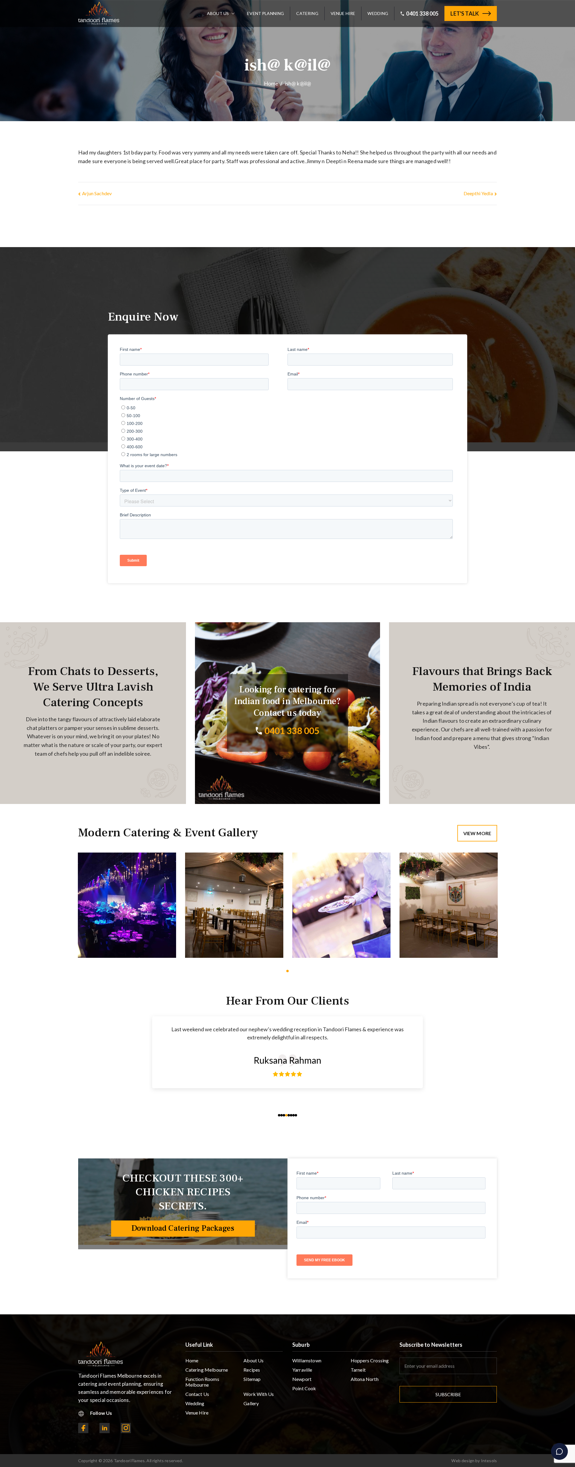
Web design (462, 1460)
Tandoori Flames (129, 1460)
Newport (301, 1379)
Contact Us (197, 1394)
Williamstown (306, 1360)
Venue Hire (343, 13)
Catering (307, 13)
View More (477, 833)
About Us (218, 13)
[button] (232, 13)
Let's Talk (464, 13)
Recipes (251, 1370)
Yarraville (302, 1370)
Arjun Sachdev (97, 193)
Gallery (251, 1403)
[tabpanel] (127, 905)
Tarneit (358, 1370)
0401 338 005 (422, 13)
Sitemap (252, 1379)
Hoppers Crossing (370, 1360)
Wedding (377, 13)
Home (192, 1360)
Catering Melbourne (206, 1370)
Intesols (489, 1460)
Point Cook (304, 1388)
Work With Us (258, 1394)
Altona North (365, 1379)
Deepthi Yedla (478, 193)
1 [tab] (287, 971)
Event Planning (265, 13)
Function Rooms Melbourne (202, 1382)
